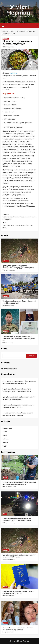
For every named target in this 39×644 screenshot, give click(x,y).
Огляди (5, 442)
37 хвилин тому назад (10, 486)
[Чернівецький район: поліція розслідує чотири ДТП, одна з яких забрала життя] (19, 503)
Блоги (5, 432)
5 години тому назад (9, 270)
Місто (5, 435)
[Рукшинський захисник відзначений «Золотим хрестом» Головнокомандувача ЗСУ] (19, 321)
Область (5, 38)
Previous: (20, 216)
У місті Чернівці (19, 9)
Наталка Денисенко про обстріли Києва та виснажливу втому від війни (18, 414)
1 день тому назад (9, 305)
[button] (3, 25)
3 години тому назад (9, 523)
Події (4, 446)
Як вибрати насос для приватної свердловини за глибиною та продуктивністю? (19, 382)
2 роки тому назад (9, 47)
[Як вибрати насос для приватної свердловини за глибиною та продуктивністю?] (19, 467)
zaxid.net (14, 73)
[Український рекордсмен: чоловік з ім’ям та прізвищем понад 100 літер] (19, 576)
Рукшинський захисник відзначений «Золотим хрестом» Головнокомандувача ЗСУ (19, 338)
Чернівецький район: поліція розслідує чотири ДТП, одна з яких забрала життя (17, 390)
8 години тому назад (9, 595)
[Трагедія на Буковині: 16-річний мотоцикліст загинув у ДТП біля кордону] (19, 251)
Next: (18, 225)
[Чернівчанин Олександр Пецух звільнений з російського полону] (19, 286)
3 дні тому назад (8, 343)
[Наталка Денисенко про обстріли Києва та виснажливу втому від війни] (19, 613)
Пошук (4, 348)
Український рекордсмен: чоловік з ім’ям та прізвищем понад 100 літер (18, 406)
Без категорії (7, 428)
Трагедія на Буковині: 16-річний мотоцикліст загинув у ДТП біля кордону (18, 267)
